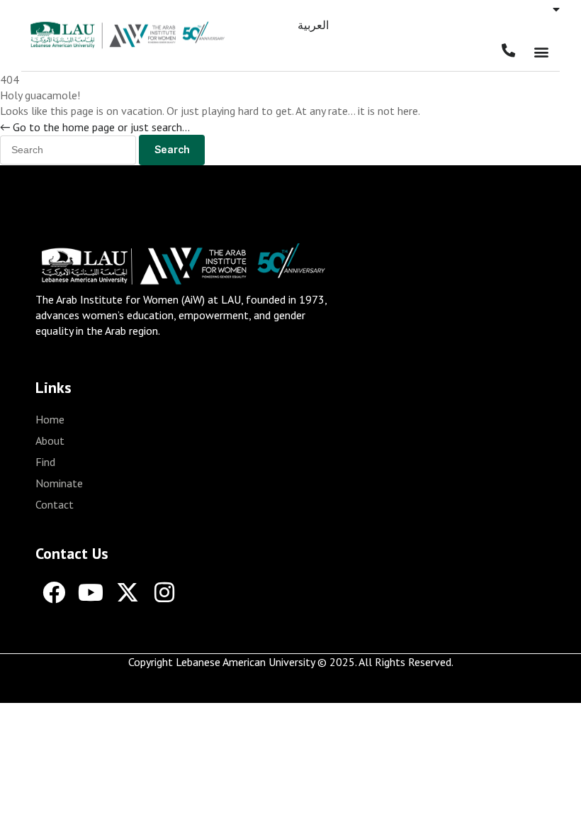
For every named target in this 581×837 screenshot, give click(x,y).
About (49, 440)
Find (45, 462)
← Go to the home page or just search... (95, 127)
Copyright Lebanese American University (221, 662)
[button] (541, 52)
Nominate (59, 483)
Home (49, 419)
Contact (54, 504)
